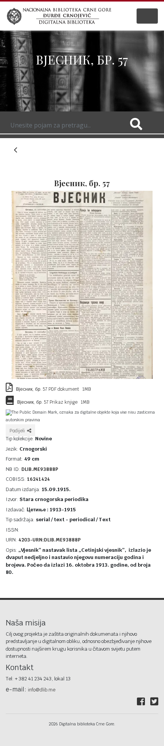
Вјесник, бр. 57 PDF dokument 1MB (52, 389)
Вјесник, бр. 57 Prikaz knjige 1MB (51, 402)
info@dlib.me (41, 690)
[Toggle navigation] (147, 16)
